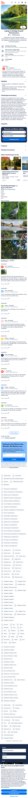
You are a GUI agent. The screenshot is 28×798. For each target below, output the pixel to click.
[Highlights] (25, 81)
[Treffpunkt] (25, 146)
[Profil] (25, 3)
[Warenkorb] (18, 3)
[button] (14, 35)
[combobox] (14, 135)
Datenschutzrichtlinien (14, 467)
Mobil (3, 761)
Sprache (4, 747)
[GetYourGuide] (3, 2)
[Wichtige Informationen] (25, 150)
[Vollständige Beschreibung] (25, 95)
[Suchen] (12, 2)
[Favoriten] (15, 3)
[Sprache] (22, 2)
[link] (11, 169)
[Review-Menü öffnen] (26, 267)
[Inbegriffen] (25, 123)
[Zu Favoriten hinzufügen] (19, 158)
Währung (4, 754)
